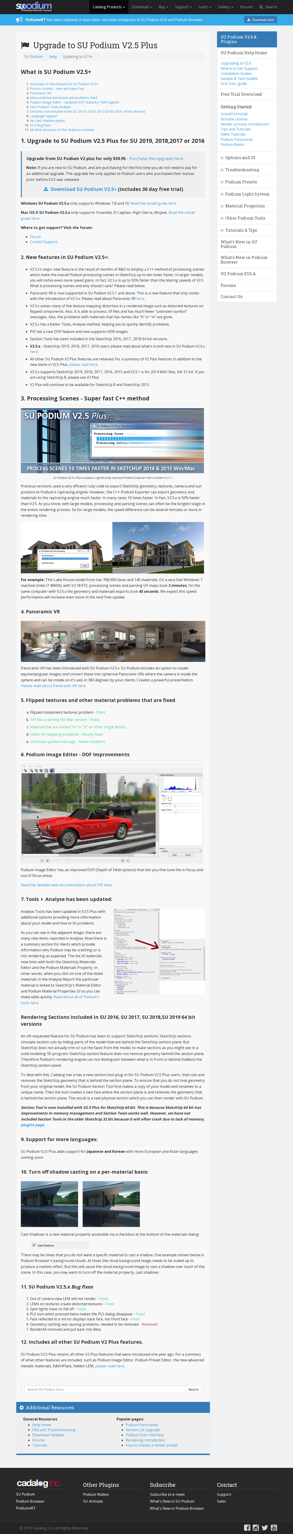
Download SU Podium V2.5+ (82, 189)
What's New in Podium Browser (177, 1508)
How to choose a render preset (152, 1445)
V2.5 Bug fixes (40, 125)
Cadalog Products (108, 6)
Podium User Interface (145, 1434)
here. (34, 351)
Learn (204, 6)
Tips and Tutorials (236, 129)
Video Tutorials (233, 134)
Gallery (224, 6)
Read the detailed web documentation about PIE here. (67, 884)
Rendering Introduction (145, 1440)
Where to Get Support (239, 68)
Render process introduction (245, 124)
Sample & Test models (239, 78)
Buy (162, 6)
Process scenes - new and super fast (57, 88)
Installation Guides (236, 73)
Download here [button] (262, 19)
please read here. (83, 364)
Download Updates (48, 1434)
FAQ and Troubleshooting (54, 1429)
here (140, 298)
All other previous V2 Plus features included (62, 130)
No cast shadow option (47, 120)
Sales (221, 1501)
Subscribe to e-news (167, 1494)
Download (140, 6)
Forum (35, 236)
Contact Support (43, 241)
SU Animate (93, 1501)
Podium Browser (30, 1501)
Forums (246, 6)
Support (182, 6)
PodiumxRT (26, 1508)
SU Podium (33, 56)
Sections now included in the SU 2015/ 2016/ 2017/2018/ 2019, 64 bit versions (87, 111)
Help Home (41, 1424)
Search (270, 6)
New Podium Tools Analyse (50, 107)
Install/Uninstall (234, 113)
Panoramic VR (40, 93)
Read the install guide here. (153, 203)
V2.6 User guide (234, 83)
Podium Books (232, 144)
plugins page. (33, 1124)
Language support (43, 116)
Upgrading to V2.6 (236, 63)
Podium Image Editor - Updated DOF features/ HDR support (74, 102)
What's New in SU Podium (172, 1501)
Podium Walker (96, 1494)
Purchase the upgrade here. (156, 158)
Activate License (234, 119)
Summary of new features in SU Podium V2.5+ (64, 84)
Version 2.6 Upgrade (143, 1429)
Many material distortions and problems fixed (63, 97)
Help (53, 56)
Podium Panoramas (142, 1424)
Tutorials (39, 1445)
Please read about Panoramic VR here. (53, 685)
